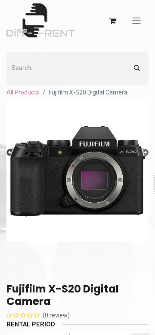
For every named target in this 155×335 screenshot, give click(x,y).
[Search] (137, 68)
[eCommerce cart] (112, 20)
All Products (22, 92)
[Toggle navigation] (136, 21)
